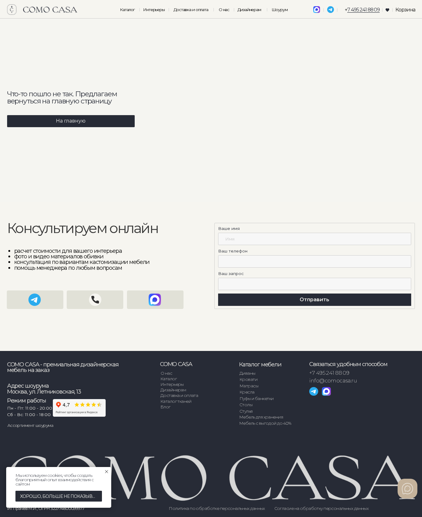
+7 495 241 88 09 (329, 372)
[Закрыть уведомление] (106, 472)
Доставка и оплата (191, 9)
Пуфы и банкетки (256, 398)
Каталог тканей (175, 401)
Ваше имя (229, 228)
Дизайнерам (249, 9)
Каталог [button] (127, 9)
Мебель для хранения (261, 417)
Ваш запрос (231, 273)
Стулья (246, 411)
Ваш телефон (232, 250)
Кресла (247, 392)
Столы (245, 404)
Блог (165, 406)
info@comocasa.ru (333, 380)
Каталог (168, 378)
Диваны (247, 373)
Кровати (248, 379)
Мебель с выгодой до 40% (265, 423)
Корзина (405, 10)
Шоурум (280, 9)
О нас (224, 9)
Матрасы (248, 385)
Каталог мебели (260, 364)
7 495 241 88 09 (363, 10)
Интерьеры (154, 9)
